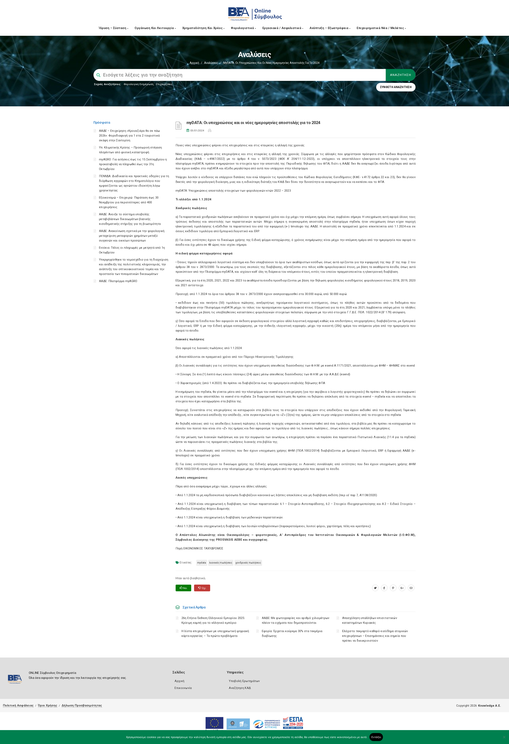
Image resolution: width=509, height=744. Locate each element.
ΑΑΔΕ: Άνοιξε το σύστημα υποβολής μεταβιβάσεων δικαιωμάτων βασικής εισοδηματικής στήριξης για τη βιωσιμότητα (130, 219)
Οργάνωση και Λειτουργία (155, 28)
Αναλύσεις (211, 62)
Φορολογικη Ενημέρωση (139, 84)
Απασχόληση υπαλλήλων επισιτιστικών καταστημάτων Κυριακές (369, 620)
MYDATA (201, 562)
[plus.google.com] (402, 588)
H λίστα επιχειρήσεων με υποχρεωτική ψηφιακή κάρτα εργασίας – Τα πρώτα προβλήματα (215, 633)
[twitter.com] (375, 588)
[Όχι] (504, 739)
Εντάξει (376, 737)
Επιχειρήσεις (164, 84)
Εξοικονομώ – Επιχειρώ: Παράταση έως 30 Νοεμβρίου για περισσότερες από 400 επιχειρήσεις (128, 202)
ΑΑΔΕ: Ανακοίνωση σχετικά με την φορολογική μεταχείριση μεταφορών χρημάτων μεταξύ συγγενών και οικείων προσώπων (132, 235)
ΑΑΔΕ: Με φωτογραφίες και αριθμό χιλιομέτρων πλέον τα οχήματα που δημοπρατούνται (295, 620)
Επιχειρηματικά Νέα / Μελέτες (381, 28)
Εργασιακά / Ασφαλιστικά (282, 28)
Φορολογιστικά (243, 28)
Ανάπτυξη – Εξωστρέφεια (329, 28)
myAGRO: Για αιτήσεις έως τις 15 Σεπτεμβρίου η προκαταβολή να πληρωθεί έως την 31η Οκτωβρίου (133, 164)
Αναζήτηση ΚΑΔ (240, 688)
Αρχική (194, 62)
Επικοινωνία (183, 688)
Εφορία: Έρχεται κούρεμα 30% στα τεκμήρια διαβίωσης (292, 633)
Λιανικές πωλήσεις (220, 562)
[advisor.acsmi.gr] (411, 588)
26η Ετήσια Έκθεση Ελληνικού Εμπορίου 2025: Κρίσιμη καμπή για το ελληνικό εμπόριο (213, 620)
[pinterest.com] (393, 588)
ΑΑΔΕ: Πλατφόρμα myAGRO (118, 281)
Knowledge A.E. (489, 705)
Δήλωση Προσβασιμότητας (82, 705)
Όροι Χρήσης (47, 705)
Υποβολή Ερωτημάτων (244, 681)
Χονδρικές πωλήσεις (248, 562)
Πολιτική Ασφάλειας (18, 705)
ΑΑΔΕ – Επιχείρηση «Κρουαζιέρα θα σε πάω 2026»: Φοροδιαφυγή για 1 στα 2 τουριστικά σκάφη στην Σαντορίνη (129, 135)
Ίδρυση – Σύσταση (113, 28)
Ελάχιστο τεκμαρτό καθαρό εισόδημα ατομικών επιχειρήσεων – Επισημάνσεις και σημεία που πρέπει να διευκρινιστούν (375, 635)
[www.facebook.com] (384, 588)
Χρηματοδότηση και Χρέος (202, 28)
